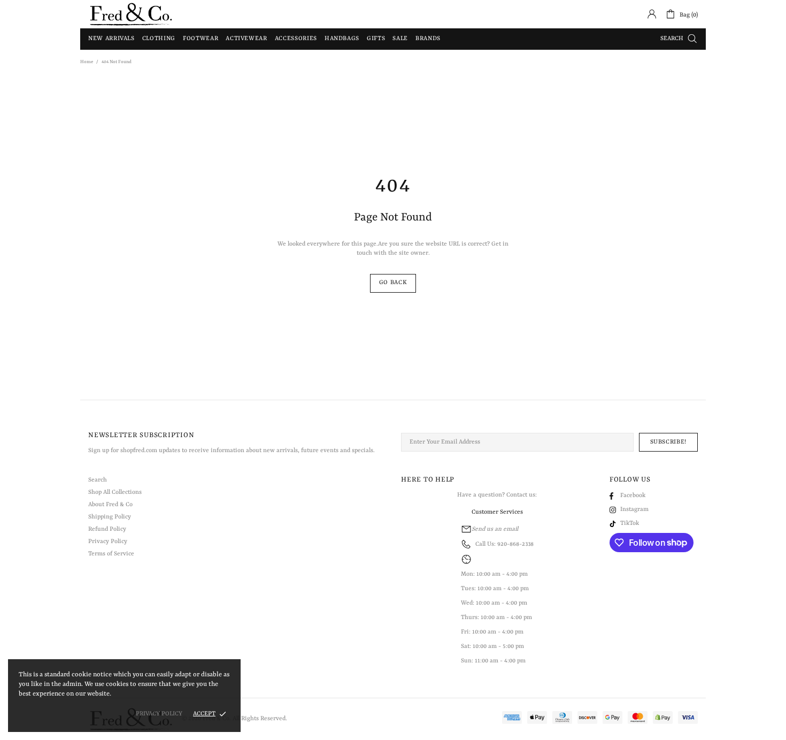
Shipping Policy (109, 517)
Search (97, 480)
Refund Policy (107, 529)
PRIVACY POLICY (159, 714)
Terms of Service (111, 554)
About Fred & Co (110, 504)
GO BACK (393, 282)
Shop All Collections (115, 492)
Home (86, 62)
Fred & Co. (131, 14)
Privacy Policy (107, 541)
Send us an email (495, 529)
